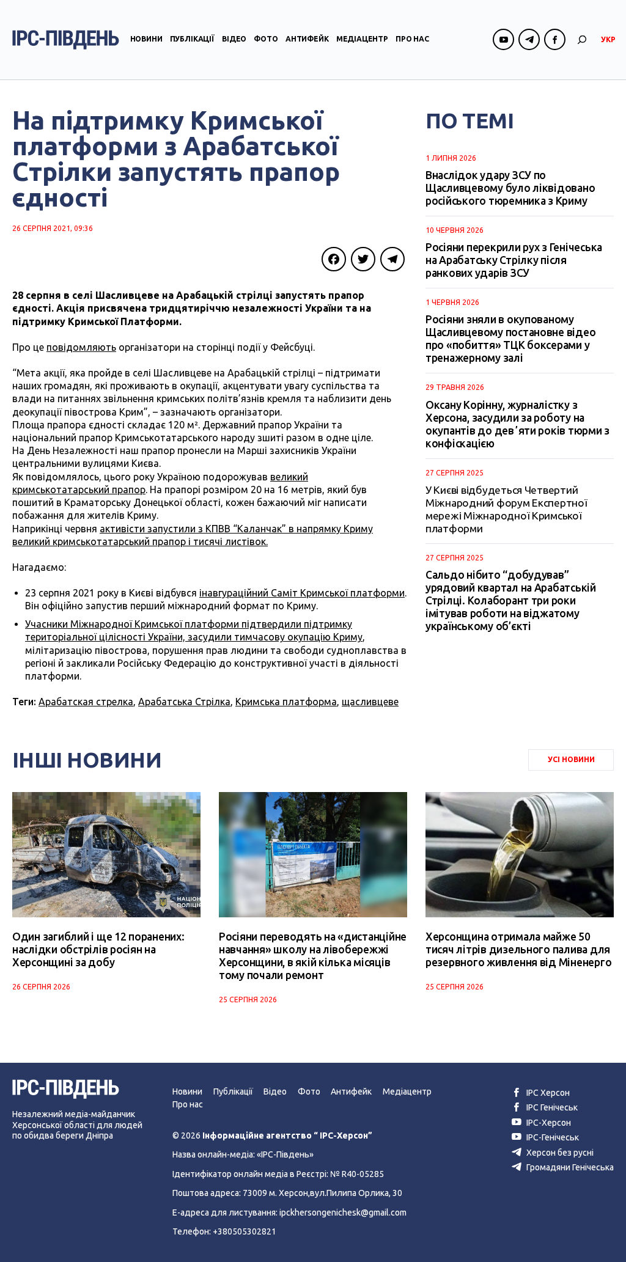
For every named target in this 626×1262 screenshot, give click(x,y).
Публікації (192, 39)
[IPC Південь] (65, 40)
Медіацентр (362, 39)
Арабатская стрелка (86, 701)
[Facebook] (333, 259)
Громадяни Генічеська (569, 1167)
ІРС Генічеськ (551, 1107)
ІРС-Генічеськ (552, 1137)
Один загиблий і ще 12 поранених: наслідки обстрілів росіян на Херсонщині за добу (98, 949)
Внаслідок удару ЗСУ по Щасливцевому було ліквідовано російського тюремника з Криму (510, 188)
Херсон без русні (559, 1152)
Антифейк (307, 39)
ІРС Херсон (547, 1093)
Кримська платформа (286, 701)
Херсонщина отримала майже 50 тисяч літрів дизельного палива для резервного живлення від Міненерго (518, 949)
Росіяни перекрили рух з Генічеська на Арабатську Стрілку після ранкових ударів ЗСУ (513, 260)
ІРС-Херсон (548, 1123)
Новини (146, 39)
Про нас (412, 39)
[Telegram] (392, 259)
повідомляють (81, 347)
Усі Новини (571, 759)
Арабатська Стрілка (184, 701)
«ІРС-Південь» (285, 1154)
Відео (234, 39)
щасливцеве (370, 701)
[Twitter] (363, 259)
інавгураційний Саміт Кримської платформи (302, 592)
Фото (266, 39)
